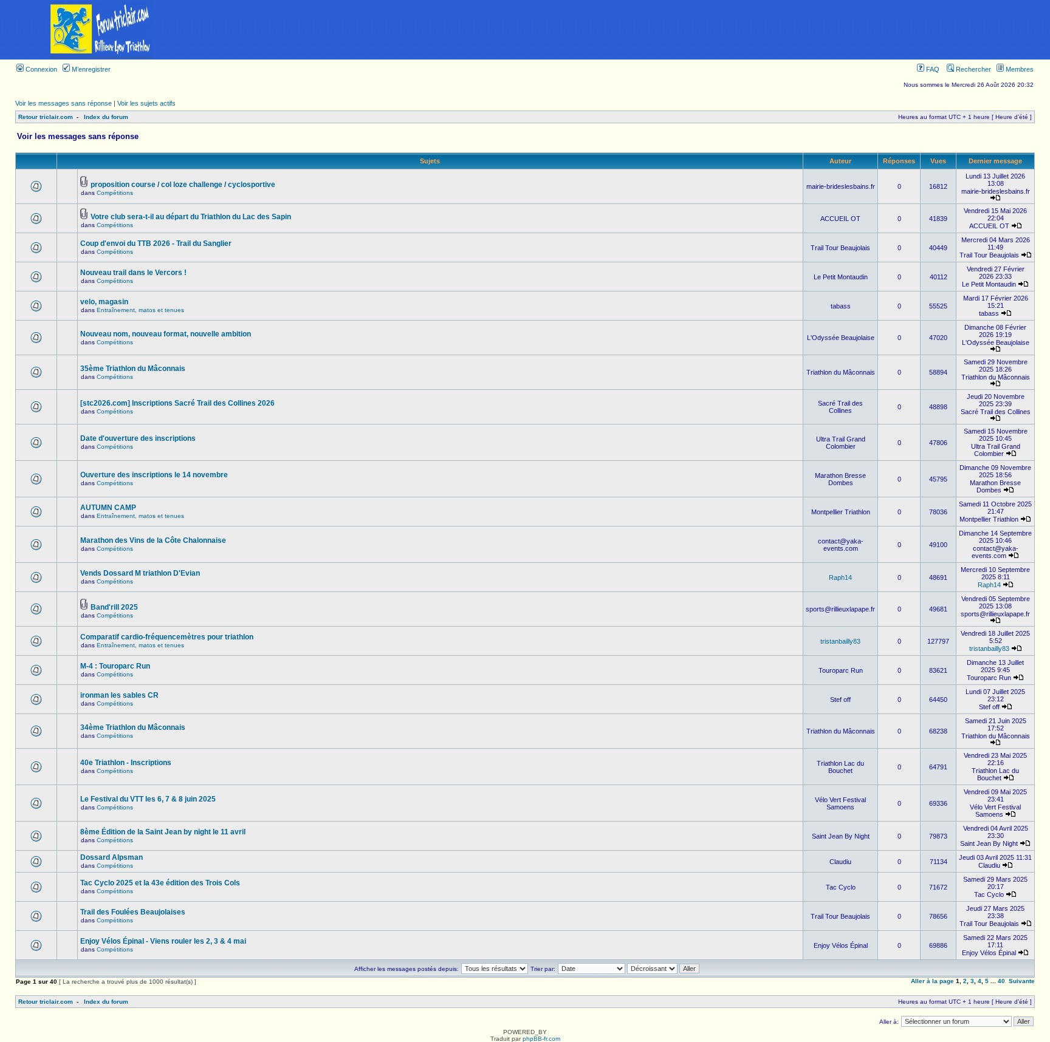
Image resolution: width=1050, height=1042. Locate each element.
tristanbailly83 (840, 641)
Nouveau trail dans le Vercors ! (133, 272)
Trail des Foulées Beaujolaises (132, 912)
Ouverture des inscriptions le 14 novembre (154, 475)
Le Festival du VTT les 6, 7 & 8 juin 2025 (148, 799)
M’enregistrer (90, 69)
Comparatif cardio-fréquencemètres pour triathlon (166, 637)
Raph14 (840, 577)
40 (1001, 981)
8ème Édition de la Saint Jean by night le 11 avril (162, 832)
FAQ (931, 69)
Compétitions (115, 192)
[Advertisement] (626, 29)
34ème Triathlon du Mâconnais (132, 727)
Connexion (40, 69)
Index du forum (106, 117)
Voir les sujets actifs (146, 103)
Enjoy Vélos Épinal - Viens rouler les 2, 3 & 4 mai (163, 941)
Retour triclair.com (45, 117)
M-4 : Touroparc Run (115, 666)
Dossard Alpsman (111, 857)
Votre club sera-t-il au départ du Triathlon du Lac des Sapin (191, 217)
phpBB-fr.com (541, 1038)
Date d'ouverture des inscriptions (138, 438)
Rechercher (972, 69)
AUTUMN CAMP (108, 507)
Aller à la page (932, 981)
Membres (1019, 69)
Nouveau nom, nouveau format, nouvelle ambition (165, 334)
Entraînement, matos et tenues (140, 310)
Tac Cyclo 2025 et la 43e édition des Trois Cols (160, 883)
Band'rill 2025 (114, 607)
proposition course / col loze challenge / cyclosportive (183, 184)
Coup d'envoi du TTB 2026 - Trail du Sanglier (156, 243)
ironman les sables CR (119, 695)
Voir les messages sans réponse (63, 103)
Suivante (1022, 981)
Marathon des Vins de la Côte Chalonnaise (153, 540)
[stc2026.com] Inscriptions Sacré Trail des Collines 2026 (177, 403)
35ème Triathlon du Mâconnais (132, 368)
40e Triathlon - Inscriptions (125, 762)
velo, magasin (104, 302)
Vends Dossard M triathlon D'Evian (140, 573)
